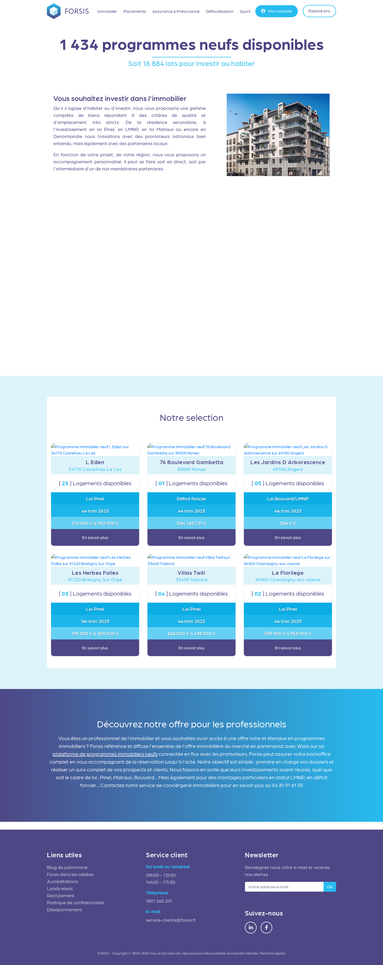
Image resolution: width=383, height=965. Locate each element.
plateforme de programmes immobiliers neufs (105, 754)
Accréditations (62, 881)
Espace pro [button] (319, 10)
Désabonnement (64, 909)
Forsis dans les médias (70, 874)
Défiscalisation (219, 11)
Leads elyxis (60, 888)
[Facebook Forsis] (266, 927)
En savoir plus (95, 537)
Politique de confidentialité (75, 902)
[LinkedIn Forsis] (251, 927)
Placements (134, 11)
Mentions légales (273, 953)
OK (330, 886)
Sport (245, 11)
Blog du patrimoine (67, 867)
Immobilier (107, 11)
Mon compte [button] (279, 10)
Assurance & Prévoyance (176, 11)
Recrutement (61, 895)
